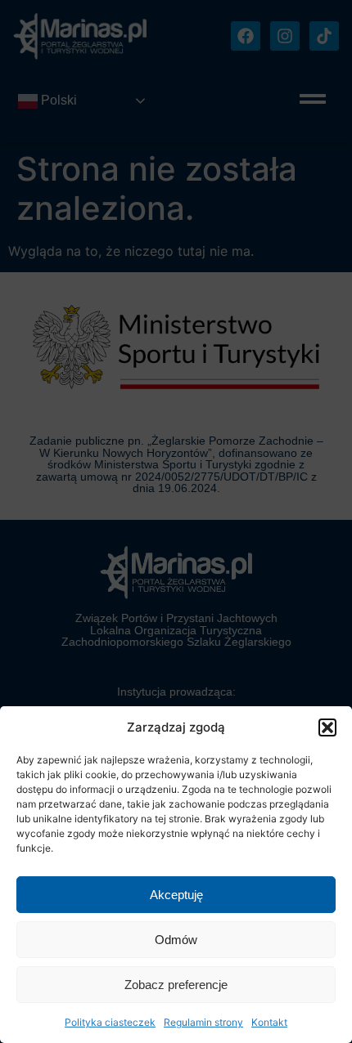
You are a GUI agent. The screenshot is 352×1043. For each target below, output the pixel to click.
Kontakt (269, 1022)
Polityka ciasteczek (110, 1022)
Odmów (176, 940)
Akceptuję (176, 895)
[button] (327, 727)
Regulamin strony (203, 1022)
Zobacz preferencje (176, 985)
